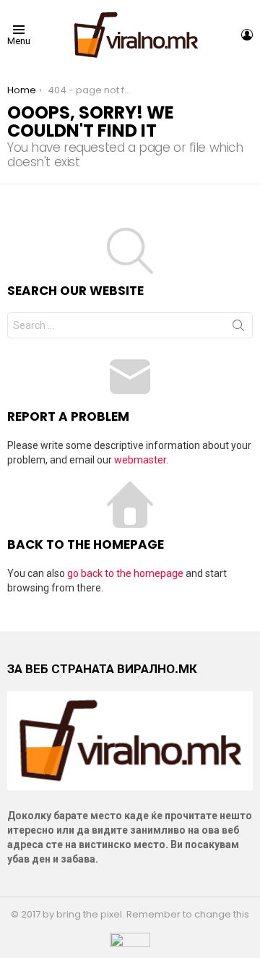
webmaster (140, 460)
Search (238, 328)
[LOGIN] (247, 34)
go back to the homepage (125, 573)
